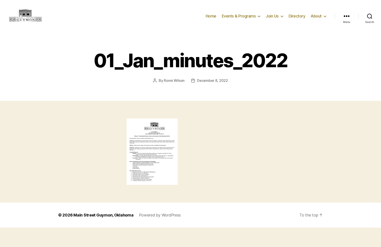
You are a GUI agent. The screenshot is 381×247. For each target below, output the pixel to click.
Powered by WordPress (160, 215)
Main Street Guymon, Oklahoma (103, 215)
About (316, 16)
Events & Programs (239, 16)
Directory (297, 16)
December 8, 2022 (212, 80)
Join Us (272, 16)
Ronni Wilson (174, 80)
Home (211, 16)
